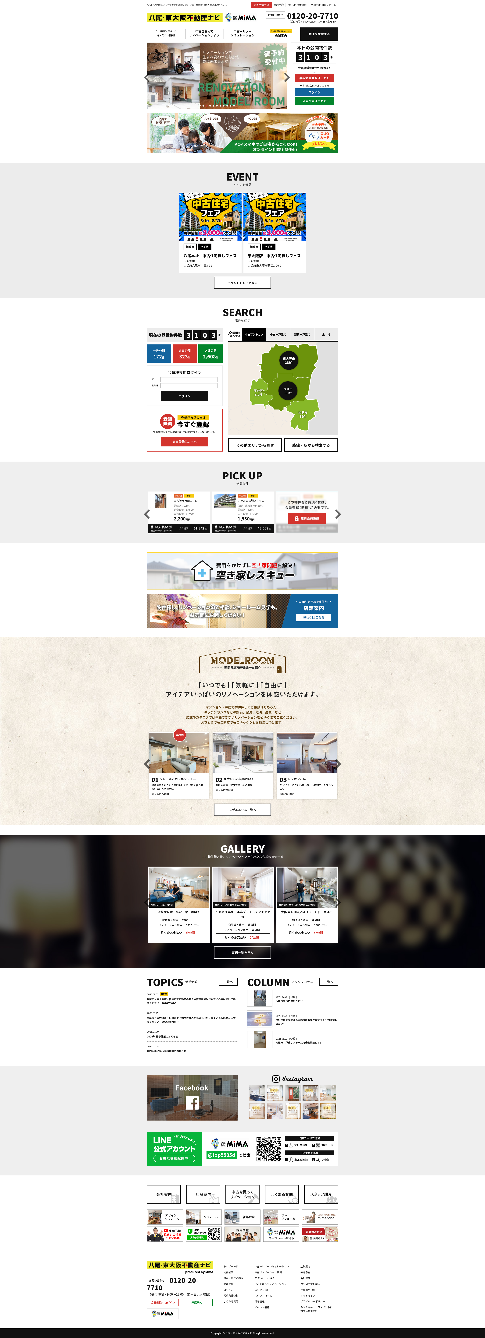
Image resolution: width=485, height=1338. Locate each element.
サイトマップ (307, 1295)
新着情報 (259, 1301)
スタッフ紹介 (262, 1289)
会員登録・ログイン (163, 1302)
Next (287, 77)
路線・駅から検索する (311, 445)
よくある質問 (231, 1301)
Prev (147, 77)
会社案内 (305, 1278)
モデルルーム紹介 (264, 1278)
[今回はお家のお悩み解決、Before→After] (275, 1093)
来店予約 (279, 4)
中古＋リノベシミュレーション (243, 33)
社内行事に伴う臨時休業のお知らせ (166, 1051)
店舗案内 (281, 34)
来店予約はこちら (314, 101)
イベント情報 (166, 33)
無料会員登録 (261, 4)
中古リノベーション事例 (268, 1272)
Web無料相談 (307, 1289)
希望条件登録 (231, 1295)
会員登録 (228, 1284)
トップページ (231, 1266)
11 (234, 106)
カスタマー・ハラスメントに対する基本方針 (316, 1309)
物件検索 (228, 1272)
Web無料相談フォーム (323, 4)
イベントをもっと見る (242, 283)
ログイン (314, 92)
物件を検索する (319, 34)
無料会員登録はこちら (314, 78)
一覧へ (228, 982)
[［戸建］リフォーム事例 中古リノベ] (257, 1093)
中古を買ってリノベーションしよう (204, 33)
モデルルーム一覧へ (242, 810)
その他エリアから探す (255, 445)
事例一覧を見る (242, 952)
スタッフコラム (263, 1295)
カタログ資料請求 (297, 4)
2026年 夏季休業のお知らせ (162, 1036)
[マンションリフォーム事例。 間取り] (328, 1093)
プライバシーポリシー (312, 1301)
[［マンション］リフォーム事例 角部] (328, 1111)
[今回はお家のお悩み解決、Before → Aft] (257, 1111)
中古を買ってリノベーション (270, 1284)
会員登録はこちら (185, 441)
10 (230, 106)
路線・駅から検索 (233, 1278)
